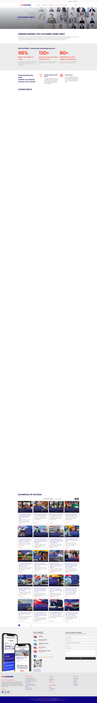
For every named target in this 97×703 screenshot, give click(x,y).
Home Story (51, 690)
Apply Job (74, 682)
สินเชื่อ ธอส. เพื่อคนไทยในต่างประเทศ (62, 699)
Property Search (52, 679)
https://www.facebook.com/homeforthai (46, 657)
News (50, 687)
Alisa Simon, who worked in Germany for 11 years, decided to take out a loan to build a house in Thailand (56, 589)
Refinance (26, 686)
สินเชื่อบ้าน (36, 699)
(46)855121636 (41, 644)
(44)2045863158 (41, 652)
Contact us (75, 679)
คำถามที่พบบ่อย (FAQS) (51, 701)
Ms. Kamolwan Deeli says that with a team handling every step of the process (25, 614)
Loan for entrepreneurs (29, 689)
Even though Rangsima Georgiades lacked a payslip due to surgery (56, 613)
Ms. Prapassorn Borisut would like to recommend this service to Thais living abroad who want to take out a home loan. (40, 540)
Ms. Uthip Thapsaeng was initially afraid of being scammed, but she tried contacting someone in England (25, 516)
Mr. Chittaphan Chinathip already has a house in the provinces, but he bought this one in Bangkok (25, 540)
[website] (8, 692)
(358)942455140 (41, 641)
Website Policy (75, 685)
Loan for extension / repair (29, 683)
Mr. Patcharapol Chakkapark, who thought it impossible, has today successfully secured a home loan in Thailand (40, 614)
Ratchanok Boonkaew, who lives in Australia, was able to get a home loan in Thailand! (25, 589)
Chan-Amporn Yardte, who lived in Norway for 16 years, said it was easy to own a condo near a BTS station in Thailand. (71, 565)
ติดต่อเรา (55, 701)
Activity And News (52, 688)
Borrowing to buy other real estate (31, 681)
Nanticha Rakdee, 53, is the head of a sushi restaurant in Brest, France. (40, 515)
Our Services (51, 678)
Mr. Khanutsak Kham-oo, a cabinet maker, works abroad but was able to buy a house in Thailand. (71, 614)
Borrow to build (27, 682)
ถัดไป (31, 625)
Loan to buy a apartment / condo (30, 679)
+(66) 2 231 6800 (76, 678)
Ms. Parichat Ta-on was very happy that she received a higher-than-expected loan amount (25, 565)
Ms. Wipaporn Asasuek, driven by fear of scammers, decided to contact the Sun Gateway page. (71, 589)
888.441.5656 (41, 648)
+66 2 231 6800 (41, 637)
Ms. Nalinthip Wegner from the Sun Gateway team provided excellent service (71, 540)
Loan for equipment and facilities (30, 685)
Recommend (75, 681)
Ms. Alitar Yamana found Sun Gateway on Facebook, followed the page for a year (40, 565)
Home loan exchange (28, 688)
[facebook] (5, 692)
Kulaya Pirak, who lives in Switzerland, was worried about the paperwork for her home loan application (56, 565)
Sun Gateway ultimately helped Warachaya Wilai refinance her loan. (71, 515)
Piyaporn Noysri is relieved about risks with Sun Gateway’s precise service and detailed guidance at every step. (40, 589)
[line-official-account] (2, 692)
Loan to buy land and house (29, 678)
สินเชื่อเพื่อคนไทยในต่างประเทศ (42, 699)
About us (50, 681)
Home (18, 19)
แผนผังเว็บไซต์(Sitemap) (44, 701)
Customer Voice (51, 682)
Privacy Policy (75, 683)
